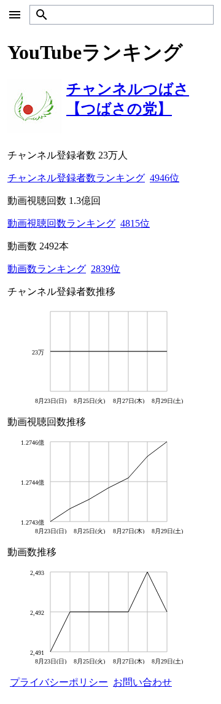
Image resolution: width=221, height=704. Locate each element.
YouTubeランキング (95, 52)
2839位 (105, 269)
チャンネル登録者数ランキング (76, 178)
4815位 (135, 223)
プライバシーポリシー (59, 682)
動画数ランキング (46, 269)
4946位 (164, 178)
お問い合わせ (142, 682)
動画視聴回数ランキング (61, 223)
